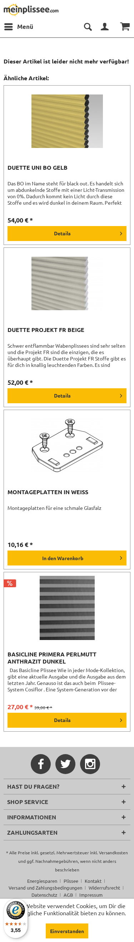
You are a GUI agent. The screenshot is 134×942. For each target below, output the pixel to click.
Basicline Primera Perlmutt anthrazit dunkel (52, 658)
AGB (68, 895)
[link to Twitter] (65, 764)
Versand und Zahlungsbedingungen (45, 888)
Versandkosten (113, 852)
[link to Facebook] (41, 764)
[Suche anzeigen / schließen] (87, 27)
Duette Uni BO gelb (38, 167)
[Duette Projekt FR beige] (67, 283)
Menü (25, 26)
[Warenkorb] (122, 27)
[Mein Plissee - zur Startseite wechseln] (31, 10)
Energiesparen (42, 881)
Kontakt (93, 881)
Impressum (91, 895)
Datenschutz (44, 895)
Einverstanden (67, 931)
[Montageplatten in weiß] (67, 446)
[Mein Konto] (105, 27)
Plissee (71, 881)
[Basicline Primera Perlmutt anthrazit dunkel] (67, 608)
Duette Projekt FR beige (46, 329)
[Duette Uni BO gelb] (67, 121)
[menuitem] (18, 27)
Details (62, 233)
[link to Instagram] (90, 764)
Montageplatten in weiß (48, 492)
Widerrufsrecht (104, 888)
